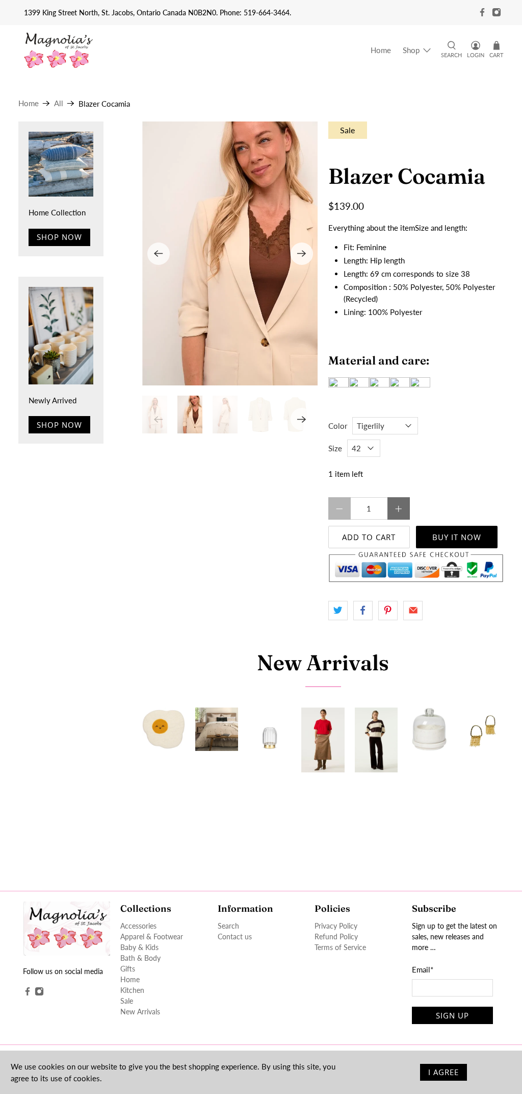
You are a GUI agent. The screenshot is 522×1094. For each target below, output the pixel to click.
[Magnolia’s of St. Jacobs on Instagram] (496, 12)
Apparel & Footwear (151, 936)
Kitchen (132, 990)
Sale (126, 1000)
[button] (416, 228)
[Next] (302, 253)
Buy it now (456, 537)
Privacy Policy (336, 925)
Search (228, 925)
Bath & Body (140, 958)
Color (337, 425)
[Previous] (158, 253)
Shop (411, 50)
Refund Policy (336, 936)
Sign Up (452, 1015)
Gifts (127, 968)
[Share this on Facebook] (363, 610)
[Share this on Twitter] (338, 610)
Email (422, 969)
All (58, 103)
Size (335, 448)
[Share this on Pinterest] (388, 610)
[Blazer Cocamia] (230, 253)
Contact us (235, 936)
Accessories (138, 925)
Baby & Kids (139, 947)
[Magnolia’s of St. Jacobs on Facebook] (482, 12)
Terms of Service (340, 947)
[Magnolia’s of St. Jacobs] (58, 50)
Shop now (59, 237)
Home (381, 50)
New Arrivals (323, 662)
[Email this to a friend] (413, 610)
